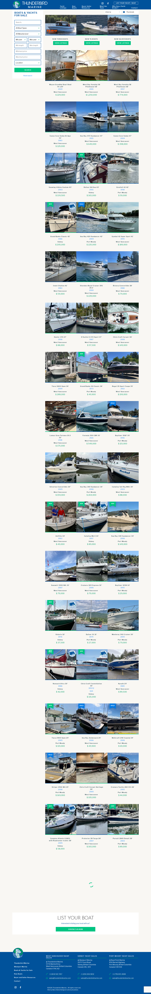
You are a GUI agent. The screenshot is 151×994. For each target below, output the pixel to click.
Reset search (27, 75)
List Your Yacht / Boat (126, 3)
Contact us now (75, 977)
